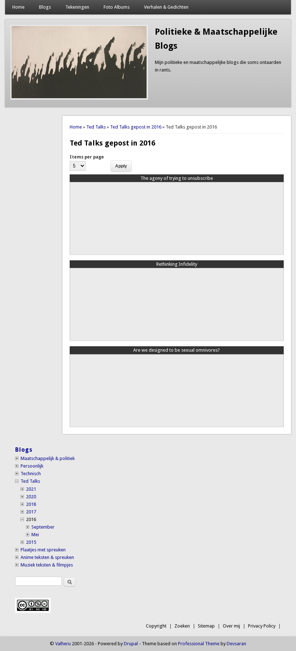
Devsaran (236, 643)
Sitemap (206, 626)
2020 (31, 496)
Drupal (131, 643)
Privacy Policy (261, 626)
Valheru (63, 643)
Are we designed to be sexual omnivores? (176, 350)
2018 (31, 504)
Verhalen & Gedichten (166, 7)
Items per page (87, 157)
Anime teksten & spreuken (47, 557)
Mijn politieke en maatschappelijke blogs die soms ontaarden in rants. (218, 66)
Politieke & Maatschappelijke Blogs (216, 39)
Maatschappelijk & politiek (48, 458)
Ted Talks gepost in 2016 (135, 127)
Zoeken (182, 626)
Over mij (231, 626)
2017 (31, 512)
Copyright (156, 626)
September (43, 527)
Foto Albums (117, 7)
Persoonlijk (32, 466)
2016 (31, 519)
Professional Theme (198, 643)
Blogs (45, 7)
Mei (35, 534)
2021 (31, 489)
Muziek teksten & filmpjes (47, 565)
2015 (31, 542)
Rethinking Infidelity (176, 264)
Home (18, 7)
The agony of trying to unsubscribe (176, 178)
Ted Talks (96, 127)
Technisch (31, 473)
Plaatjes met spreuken (43, 549)
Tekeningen (77, 7)
